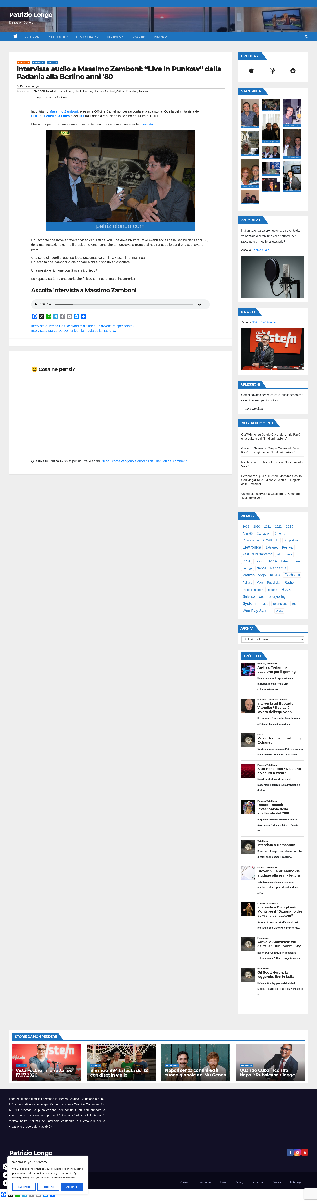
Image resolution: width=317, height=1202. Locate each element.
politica (247, 582)
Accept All (71, 1186)
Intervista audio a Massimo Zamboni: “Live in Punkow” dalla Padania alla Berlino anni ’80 (119, 73)
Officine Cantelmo (126, 91)
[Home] (15, 36)
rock (286, 589)
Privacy (240, 1182)
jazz (258, 561)
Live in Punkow (83, 91)
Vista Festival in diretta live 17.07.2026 (44, 1073)
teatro (264, 604)
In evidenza (23, 63)
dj (277, 540)
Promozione (204, 1182)
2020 (256, 526)
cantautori (263, 533)
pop (259, 582)
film (279, 554)
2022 (278, 526)
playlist (275, 575)
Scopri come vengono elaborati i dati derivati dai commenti (144, 461)
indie (246, 561)
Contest (184, 1182)
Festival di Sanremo (257, 554)
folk (289, 554)
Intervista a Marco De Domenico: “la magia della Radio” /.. (73, 330)
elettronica (252, 547)
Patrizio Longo (30, 15)
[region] (47, 1175)
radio (289, 582)
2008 (246, 526)
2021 (267, 526)
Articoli (32, 36)
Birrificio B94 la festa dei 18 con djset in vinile (119, 1073)
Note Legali (296, 1182)
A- (6, 1183)
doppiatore (291, 540)
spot (262, 596)
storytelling (277, 597)
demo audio (261, 250)
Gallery (139, 36)
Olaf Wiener (249, 434)
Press (223, 1182)
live (296, 561)
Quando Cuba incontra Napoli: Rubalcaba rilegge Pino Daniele (267, 1075)
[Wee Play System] (272, 349)
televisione (280, 603)
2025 (289, 526)
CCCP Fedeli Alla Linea (51, 91)
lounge (247, 568)
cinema (280, 533)
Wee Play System (257, 610)
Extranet (271, 547)
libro (285, 561)
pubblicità (273, 582)
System (249, 603)
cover (267, 540)
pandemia (278, 568)
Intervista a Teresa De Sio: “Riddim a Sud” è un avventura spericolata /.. (83, 326)
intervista (146, 124)
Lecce (69, 91)
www (279, 611)
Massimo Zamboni (104, 91)
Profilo (160, 36)
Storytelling (87, 36)
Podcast (52, 63)
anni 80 (248, 533)
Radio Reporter (253, 589)
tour (295, 604)
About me (258, 1182)
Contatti (277, 1182)
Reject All (48, 1186)
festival (287, 547)
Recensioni (116, 36)
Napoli (261, 568)
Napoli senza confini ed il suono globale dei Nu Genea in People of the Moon (195, 1075)
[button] (306, 36)
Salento (249, 596)
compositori (251, 540)
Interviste (57, 36)
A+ (6, 1166)
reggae (272, 589)
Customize (24, 1186)
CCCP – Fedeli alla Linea (50, 116)
